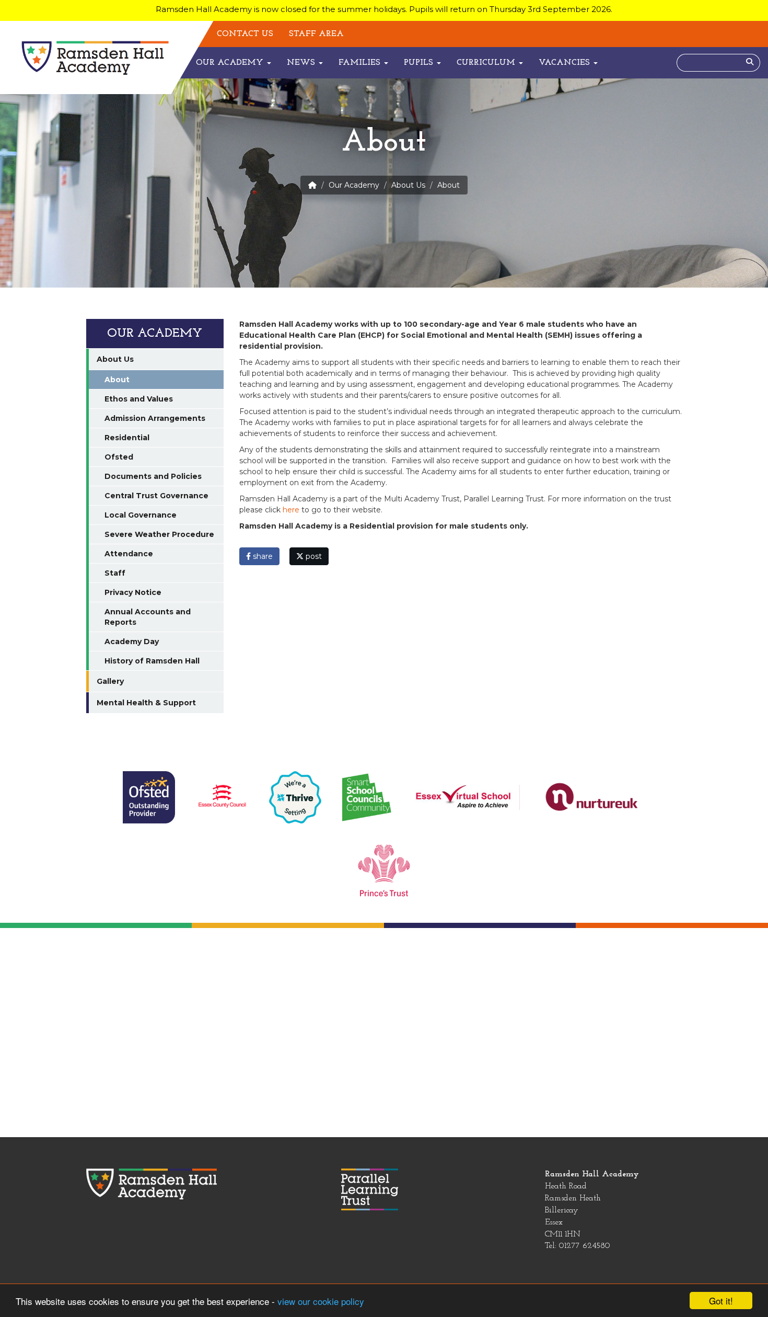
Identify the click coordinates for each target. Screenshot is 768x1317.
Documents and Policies (153, 476)
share (262, 556)
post (313, 556)
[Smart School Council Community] (368, 796)
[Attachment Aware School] (467, 796)
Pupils (420, 63)
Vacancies (565, 63)
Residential (126, 437)
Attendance (128, 553)
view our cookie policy (320, 1301)
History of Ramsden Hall (152, 661)
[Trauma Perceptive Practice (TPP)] (222, 796)
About (117, 379)
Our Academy (231, 63)
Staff (114, 573)
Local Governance (140, 515)
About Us (408, 185)
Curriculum (487, 63)
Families (361, 63)
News (302, 63)
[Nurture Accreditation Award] (593, 796)
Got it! (721, 1300)
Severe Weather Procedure (159, 534)
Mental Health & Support (146, 702)
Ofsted (118, 457)
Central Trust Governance (156, 495)
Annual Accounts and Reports (147, 617)
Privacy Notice (132, 592)
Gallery (110, 681)
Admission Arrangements (154, 418)
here (291, 509)
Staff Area (316, 34)
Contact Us (245, 34)
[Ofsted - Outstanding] (148, 796)
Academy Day (131, 641)
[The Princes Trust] (384, 870)
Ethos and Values (138, 399)
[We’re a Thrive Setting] (295, 796)
